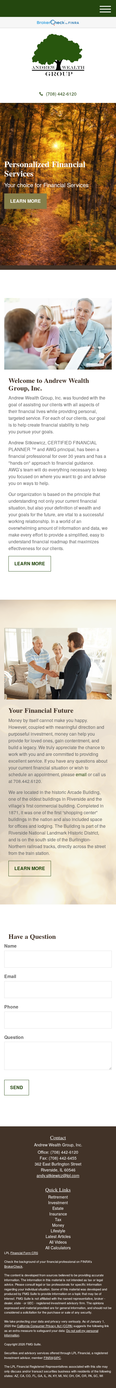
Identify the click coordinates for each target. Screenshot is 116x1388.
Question (14, 1037)
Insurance (58, 1214)
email (81, 774)
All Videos (58, 1242)
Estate (58, 1208)
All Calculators (58, 1247)
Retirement (58, 1197)
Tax (58, 1219)
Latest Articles (58, 1236)
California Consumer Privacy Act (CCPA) (45, 1325)
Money (58, 1225)
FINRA (48, 1357)
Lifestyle (58, 1230)
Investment (58, 1202)
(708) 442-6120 (61, 94)
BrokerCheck (13, 1266)
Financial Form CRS (24, 1252)
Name (10, 946)
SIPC (57, 1357)
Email (10, 976)
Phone (11, 1007)
